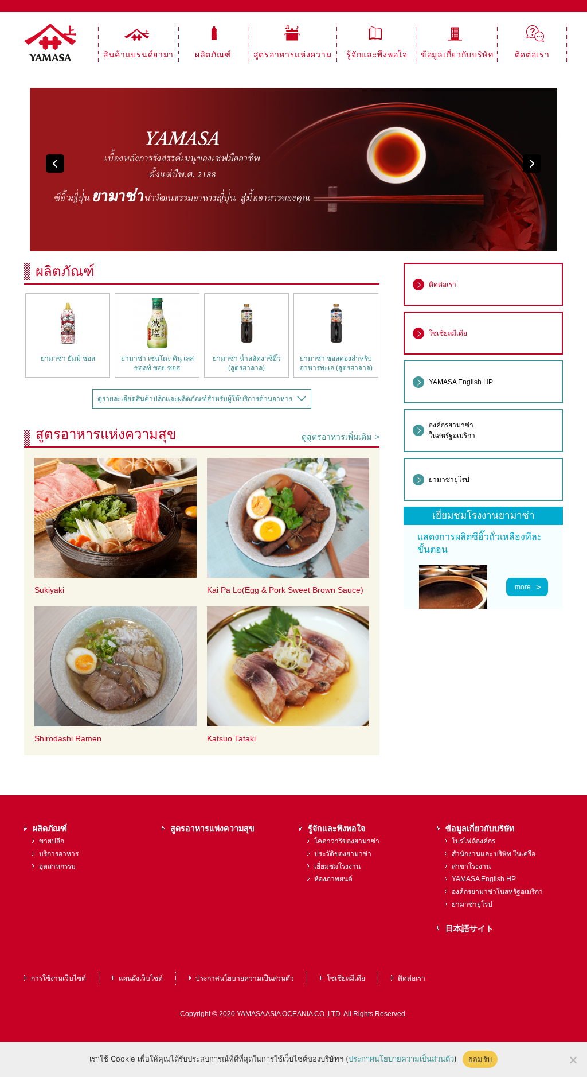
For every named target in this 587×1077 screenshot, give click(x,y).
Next (532, 163)
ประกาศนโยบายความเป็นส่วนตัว (244, 978)
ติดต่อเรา (532, 54)
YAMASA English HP (484, 879)
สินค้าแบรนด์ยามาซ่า (138, 56)
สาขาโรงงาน (471, 866)
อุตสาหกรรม (57, 866)
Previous (55, 163)
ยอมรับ (480, 1059)
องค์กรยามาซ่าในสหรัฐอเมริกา (497, 892)
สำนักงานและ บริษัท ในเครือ (493, 854)
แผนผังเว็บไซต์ (141, 978)
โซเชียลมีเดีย (346, 978)
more (523, 587)
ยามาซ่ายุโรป (472, 904)
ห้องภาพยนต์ (333, 879)
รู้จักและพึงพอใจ (376, 54)
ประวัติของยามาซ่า (342, 854)
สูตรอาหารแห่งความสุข (292, 56)
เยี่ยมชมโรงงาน (337, 866)
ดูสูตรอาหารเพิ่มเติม (336, 436)
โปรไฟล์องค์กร (473, 841)
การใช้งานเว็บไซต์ (58, 978)
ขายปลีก (51, 841)
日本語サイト (469, 928)
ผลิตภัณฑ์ (213, 54)
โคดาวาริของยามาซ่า (346, 841)
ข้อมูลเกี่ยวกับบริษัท (457, 54)
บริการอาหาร (59, 854)
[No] (572, 1060)
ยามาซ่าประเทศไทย (61, 43)
